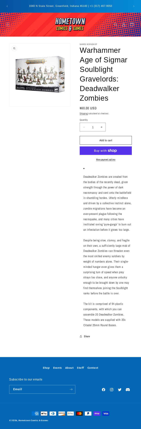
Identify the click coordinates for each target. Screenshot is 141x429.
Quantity (84, 119)
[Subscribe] (71, 389)
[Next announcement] (134, 6)
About (69, 368)
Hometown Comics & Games (33, 420)
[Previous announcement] (7, 6)
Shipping (84, 113)
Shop (46, 368)
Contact (92, 368)
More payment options (105, 159)
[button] (8, 24)
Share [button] (87, 336)
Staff (80, 368)
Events (57, 368)
